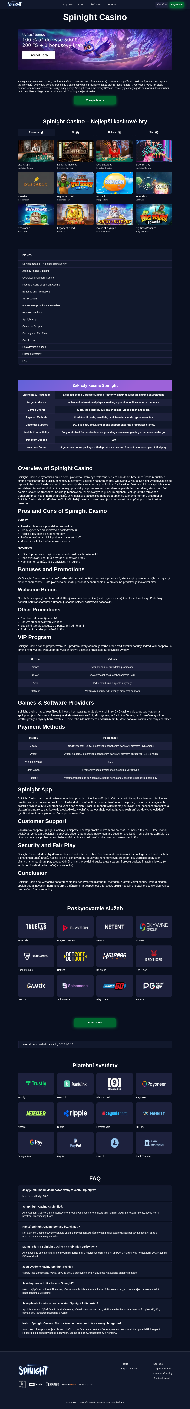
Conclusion (28, 340)
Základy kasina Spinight (35, 270)
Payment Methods (32, 312)
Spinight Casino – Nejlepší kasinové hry (44, 264)
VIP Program (29, 298)
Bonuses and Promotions (36, 291)
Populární (34, 132)
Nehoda (112, 132)
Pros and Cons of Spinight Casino (41, 284)
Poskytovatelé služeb (34, 347)
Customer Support (32, 326)
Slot (151, 132)
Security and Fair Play (34, 333)
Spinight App (29, 319)
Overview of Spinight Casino (38, 277)
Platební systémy (31, 354)
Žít (73, 132)
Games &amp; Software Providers (41, 305)
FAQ (24, 361)
